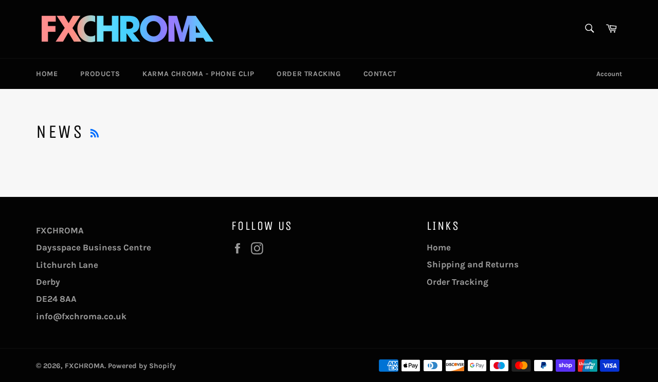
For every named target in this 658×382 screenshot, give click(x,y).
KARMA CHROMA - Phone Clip (198, 73)
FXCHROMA (84, 366)
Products (100, 73)
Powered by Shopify (142, 366)
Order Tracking (308, 73)
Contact (379, 73)
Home (47, 73)
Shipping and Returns (473, 264)
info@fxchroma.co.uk (81, 316)
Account (609, 74)
